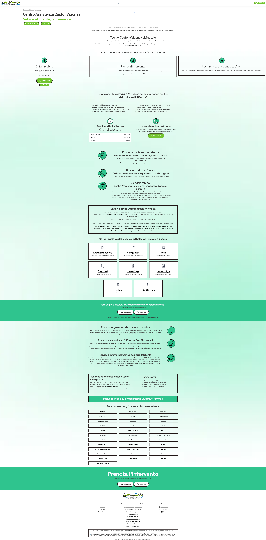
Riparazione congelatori (133, 512)
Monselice (126, 226)
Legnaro (102, 226)
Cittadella (153, 223)
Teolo (112, 231)
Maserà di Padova (111, 226)
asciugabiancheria (102, 252)
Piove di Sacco (107, 228)
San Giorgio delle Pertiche (135, 228)
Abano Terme (102, 223)
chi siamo (140, 3)
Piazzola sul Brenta (167, 226)
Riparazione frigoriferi (133, 516)
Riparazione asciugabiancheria (133, 507)
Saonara (158, 228)
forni (163, 252)
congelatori (133, 252)
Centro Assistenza (28, 10)
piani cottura (148, 290)
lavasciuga (133, 271)
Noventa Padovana (155, 226)
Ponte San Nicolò (117, 228)
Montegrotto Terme (143, 226)
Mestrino (119, 226)
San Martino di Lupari (150, 228)
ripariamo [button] (120, 3)
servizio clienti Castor (111, 386)
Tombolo (117, 231)
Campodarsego (134, 223)
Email (164, 512)
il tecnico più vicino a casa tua (114, 214)
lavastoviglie (163, 271)
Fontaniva (97, 226)
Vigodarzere (133, 231)
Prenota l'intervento (32, 23)
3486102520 (260, 3)
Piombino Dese (98, 228)
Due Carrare (166, 223)
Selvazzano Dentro (167, 228)
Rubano (125, 228)
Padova (95, 223)
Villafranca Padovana (149, 231)
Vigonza (37, 10)
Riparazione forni (133, 514)
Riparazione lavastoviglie (133, 521)
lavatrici (118, 290)
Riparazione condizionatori (133, 509)
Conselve (159, 223)
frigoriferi (103, 271)
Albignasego (110, 223)
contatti (146, 3)
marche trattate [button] (130, 3)
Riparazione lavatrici (133, 524)
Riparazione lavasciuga (133, 519)
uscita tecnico (154, 3)
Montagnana (133, 226)
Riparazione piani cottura (133, 526)
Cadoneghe (125, 223)
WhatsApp (47, 23)
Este (171, 223)
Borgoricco (118, 223)
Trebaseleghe (125, 231)
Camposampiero (144, 223)
